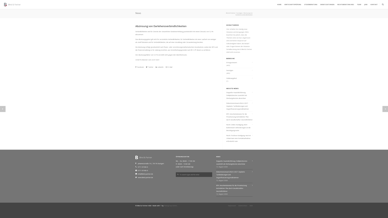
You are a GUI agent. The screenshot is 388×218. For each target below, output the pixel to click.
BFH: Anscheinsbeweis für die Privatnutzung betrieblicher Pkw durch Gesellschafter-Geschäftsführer (239, 117)
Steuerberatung (310, 4)
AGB (251, 206)
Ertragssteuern (231, 62)
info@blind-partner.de (145, 174)
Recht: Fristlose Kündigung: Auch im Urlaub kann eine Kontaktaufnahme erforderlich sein (238, 138)
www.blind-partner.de (145, 177)
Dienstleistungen (327, 4)
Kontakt (374, 4)
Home (279, 4)
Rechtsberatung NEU (345, 4)
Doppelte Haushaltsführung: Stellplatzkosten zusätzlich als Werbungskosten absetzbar (236, 95)
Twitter (150, 67)
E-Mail (170, 67)
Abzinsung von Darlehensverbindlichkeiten (161, 26)
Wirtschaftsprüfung (292, 4)
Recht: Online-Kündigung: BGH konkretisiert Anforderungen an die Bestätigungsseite (238, 127)
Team (359, 4)
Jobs (365, 4)
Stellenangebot (231, 78)
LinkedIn (160, 67)
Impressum (232, 206)
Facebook (140, 67)
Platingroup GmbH (170, 206)
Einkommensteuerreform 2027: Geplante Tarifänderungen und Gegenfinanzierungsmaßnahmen (237, 106)
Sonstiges (229, 70)
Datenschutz (242, 206)
